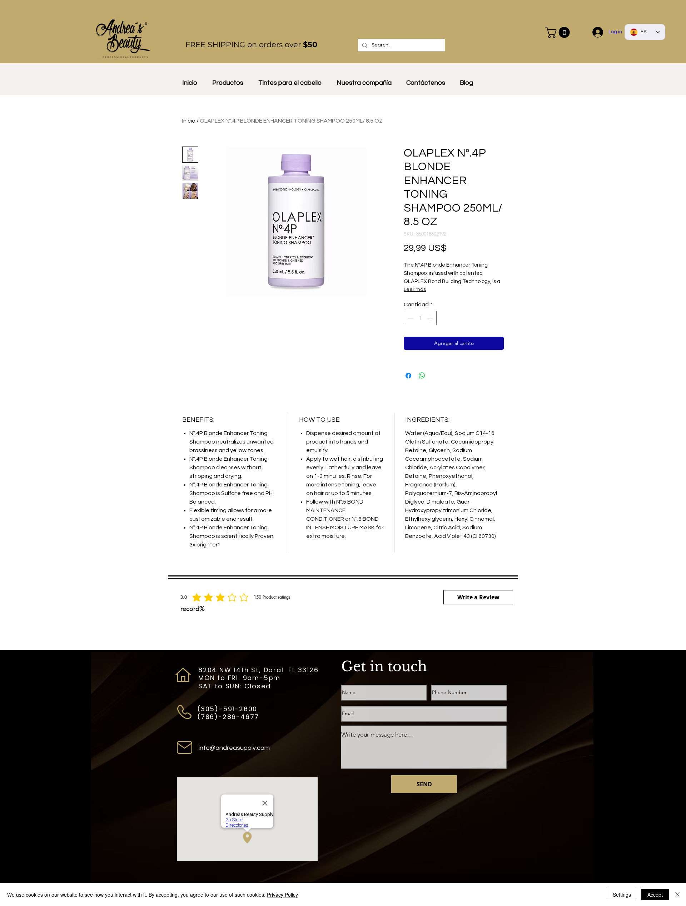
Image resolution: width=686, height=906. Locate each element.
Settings (622, 894)
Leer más (415, 289)
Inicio (188, 121)
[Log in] (598, 32)
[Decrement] (410, 318)
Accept (655, 894)
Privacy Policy (282, 894)
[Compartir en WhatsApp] (422, 375)
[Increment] (431, 318)
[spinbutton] (420, 318)
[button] (558, 32)
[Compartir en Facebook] (408, 375)
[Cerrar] (677, 894)
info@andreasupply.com (234, 747)
